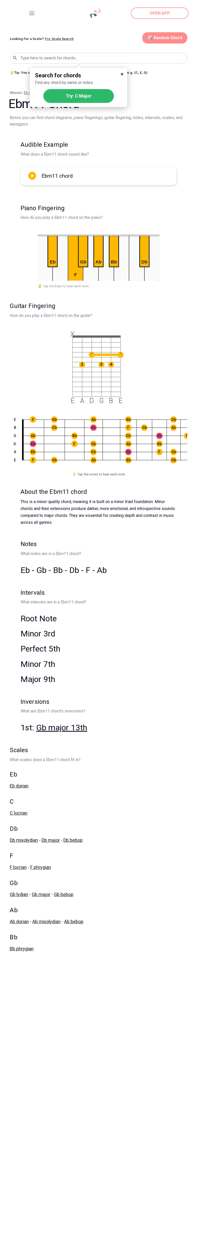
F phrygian (40, 867)
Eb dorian (19, 786)
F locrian (18, 867)
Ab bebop (73, 921)
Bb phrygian (22, 948)
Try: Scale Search (59, 39)
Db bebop (73, 840)
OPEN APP (160, 13)
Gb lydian (19, 894)
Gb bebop (63, 894)
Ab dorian (19, 921)
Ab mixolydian (46, 921)
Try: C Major (79, 96)
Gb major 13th (61, 727)
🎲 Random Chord (164, 37)
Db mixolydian (24, 840)
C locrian (18, 813)
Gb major (41, 894)
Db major (51, 840)
